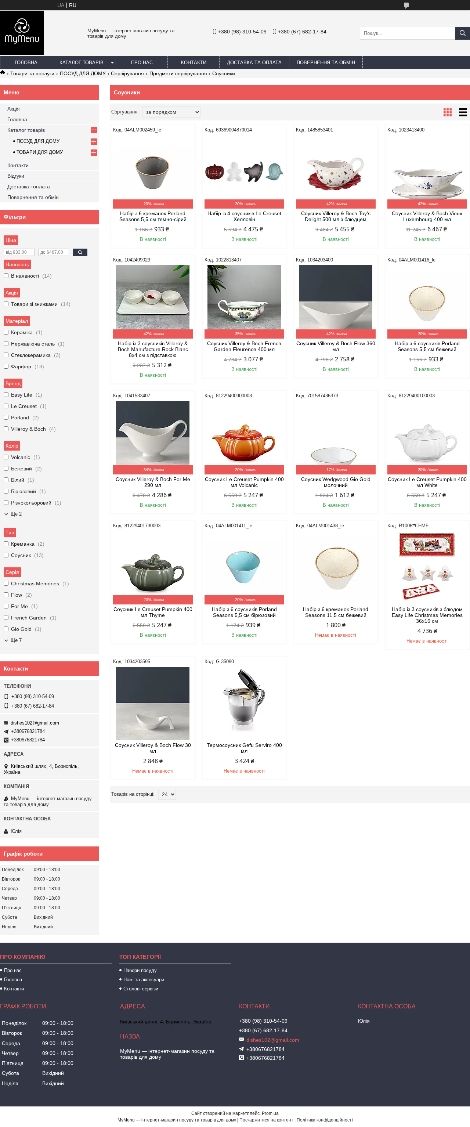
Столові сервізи (140, 988)
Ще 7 (16, 640)
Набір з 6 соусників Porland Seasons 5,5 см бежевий (427, 346)
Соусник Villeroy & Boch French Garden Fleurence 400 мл (244, 346)
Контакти (193, 62)
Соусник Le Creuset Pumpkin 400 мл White (427, 482)
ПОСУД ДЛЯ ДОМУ (83, 73)
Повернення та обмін (326, 62)
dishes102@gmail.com (35, 723)
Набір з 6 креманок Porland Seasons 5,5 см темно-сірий (153, 216)
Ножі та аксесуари (143, 979)
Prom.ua (270, 1113)
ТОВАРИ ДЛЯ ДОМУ (40, 152)
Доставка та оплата (254, 62)
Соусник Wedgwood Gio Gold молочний (335, 482)
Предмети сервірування (178, 73)
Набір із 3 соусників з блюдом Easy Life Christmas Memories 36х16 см (427, 615)
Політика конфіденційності (325, 1120)
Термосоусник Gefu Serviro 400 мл (244, 748)
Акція (13, 109)
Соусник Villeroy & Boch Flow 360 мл (335, 346)
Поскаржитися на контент (266, 1120)
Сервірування (127, 73)
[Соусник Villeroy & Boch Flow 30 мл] (153, 703)
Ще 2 (16, 514)
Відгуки (15, 176)
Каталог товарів (81, 62)
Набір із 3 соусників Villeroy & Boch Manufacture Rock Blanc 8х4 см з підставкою (153, 349)
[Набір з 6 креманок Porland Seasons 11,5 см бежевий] (336, 567)
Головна (26, 62)
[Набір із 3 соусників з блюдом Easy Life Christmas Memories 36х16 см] (427, 567)
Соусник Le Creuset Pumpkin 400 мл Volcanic (244, 482)
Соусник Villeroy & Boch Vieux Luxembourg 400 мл (427, 216)
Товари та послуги (32, 73)
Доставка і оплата (28, 186)
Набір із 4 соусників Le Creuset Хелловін (244, 216)
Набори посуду (140, 970)
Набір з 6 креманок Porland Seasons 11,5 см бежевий (335, 612)
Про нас (142, 62)
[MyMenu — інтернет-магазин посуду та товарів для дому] (22, 53)
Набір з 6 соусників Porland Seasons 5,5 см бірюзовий (244, 612)
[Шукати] (462, 33)
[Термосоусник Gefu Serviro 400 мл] (244, 703)
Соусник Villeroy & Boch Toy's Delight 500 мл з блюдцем (335, 216)
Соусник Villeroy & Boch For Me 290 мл (153, 482)
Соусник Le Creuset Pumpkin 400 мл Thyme (152, 612)
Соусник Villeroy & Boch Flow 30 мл (153, 748)
